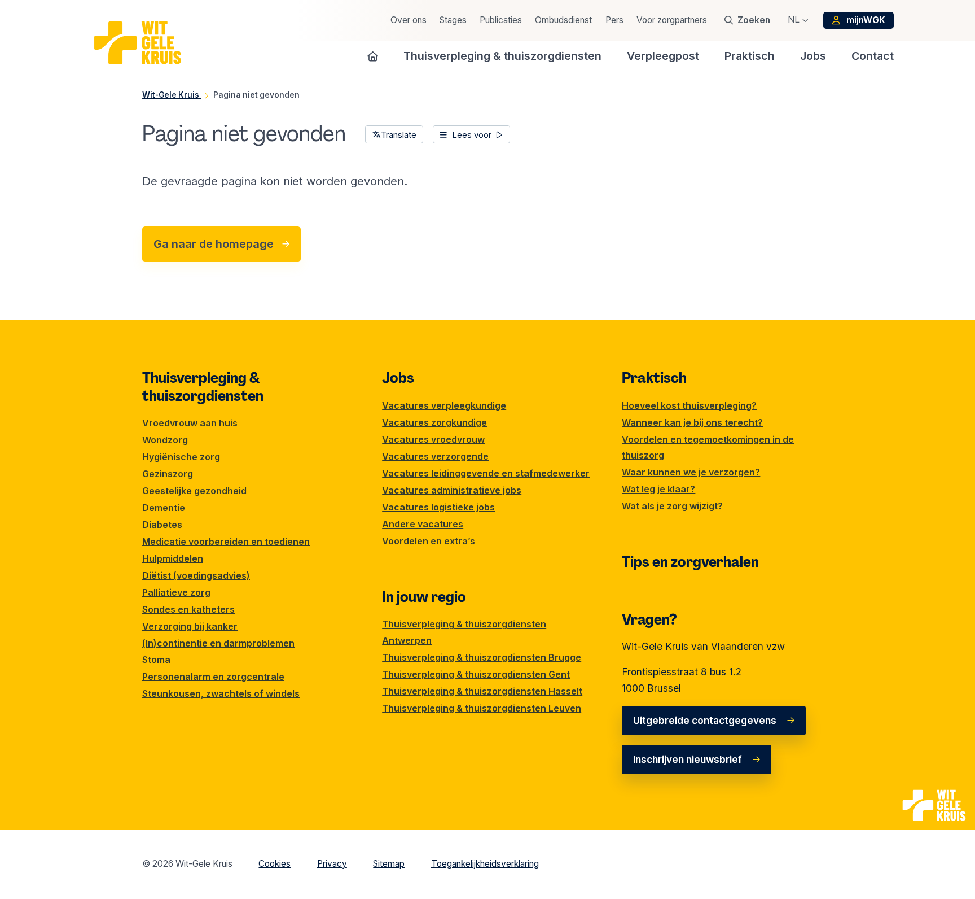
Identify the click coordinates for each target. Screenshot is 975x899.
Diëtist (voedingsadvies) (196, 575)
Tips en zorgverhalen (690, 561)
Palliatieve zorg (176, 592)
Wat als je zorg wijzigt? (672, 506)
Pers (614, 20)
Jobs (398, 377)
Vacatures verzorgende (435, 456)
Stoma (156, 659)
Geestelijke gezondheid (194, 490)
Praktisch (654, 377)
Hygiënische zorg (181, 456)
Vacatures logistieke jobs (438, 507)
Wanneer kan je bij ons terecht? (692, 422)
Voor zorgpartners (671, 20)
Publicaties (501, 20)
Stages (453, 20)
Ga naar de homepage (213, 244)
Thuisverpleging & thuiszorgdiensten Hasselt (482, 691)
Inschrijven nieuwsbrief (687, 759)
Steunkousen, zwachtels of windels (221, 693)
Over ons (408, 20)
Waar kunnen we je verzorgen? (691, 472)
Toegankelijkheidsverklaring (485, 863)
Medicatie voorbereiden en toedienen (226, 541)
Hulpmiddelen (172, 558)
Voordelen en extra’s (428, 541)
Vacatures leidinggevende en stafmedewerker (486, 473)
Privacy (332, 863)
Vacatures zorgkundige (434, 422)
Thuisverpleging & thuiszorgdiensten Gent (476, 674)
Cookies (274, 863)
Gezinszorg (167, 473)
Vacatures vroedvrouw (433, 439)
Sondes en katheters (188, 609)
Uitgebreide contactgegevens (704, 720)
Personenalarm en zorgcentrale (213, 676)
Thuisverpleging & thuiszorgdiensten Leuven (481, 708)
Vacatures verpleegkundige (444, 405)
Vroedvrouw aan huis (190, 423)
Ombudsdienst (563, 20)
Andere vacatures (422, 524)
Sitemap (389, 863)
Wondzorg (165, 440)
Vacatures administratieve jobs (451, 490)
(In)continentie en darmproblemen (218, 643)
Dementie (163, 507)
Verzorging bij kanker (190, 626)
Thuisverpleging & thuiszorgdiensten (202, 386)
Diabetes (162, 524)
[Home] (373, 56)
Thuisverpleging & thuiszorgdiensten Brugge (481, 657)
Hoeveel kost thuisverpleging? (689, 405)
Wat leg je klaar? (658, 489)
